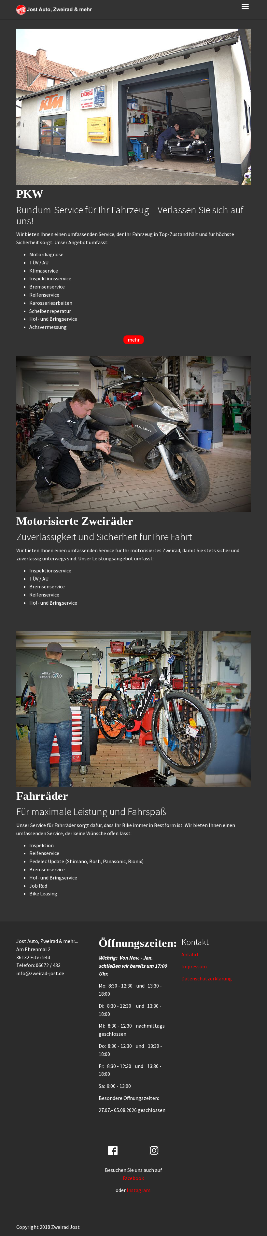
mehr (134, 339)
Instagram (139, 1190)
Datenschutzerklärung (206, 978)
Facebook (133, 1178)
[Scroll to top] (246, 1215)
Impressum (194, 966)
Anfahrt (190, 954)
